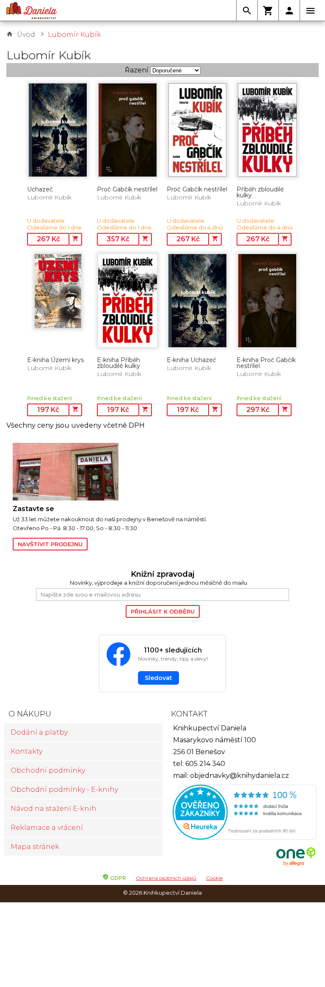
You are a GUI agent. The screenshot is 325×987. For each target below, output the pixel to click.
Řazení (137, 70)
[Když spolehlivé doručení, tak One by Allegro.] (296, 865)
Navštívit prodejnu (50, 544)
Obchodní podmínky (48, 770)
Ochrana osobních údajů (166, 878)
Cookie (214, 878)
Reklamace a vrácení (47, 828)
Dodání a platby (39, 732)
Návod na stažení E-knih (53, 809)
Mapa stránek (35, 847)
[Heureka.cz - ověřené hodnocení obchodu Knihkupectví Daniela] (241, 813)
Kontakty (26, 751)
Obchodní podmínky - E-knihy (64, 789)
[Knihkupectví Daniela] (31, 10)
